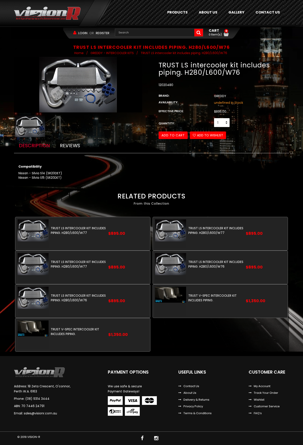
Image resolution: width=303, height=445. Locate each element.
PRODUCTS (177, 12)
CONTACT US (268, 12)
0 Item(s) (218, 33)
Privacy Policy (193, 406)
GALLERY (236, 12)
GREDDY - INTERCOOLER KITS (112, 53)
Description (34, 145)
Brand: (164, 96)
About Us (189, 393)
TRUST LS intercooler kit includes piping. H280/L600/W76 (215, 264)
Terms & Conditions (197, 413)
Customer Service (267, 406)
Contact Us (191, 386)
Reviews (70, 145)
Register (102, 33)
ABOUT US (208, 12)
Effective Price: (171, 111)
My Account (262, 386)
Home (79, 53)
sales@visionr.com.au (40, 413)
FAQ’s (258, 413)
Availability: (168, 102)
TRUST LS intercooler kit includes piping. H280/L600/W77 (78, 230)
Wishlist (259, 400)
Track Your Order (266, 393)
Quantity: (167, 123)
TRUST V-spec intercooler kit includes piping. (212, 297)
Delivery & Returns (196, 400)
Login (82, 33)
